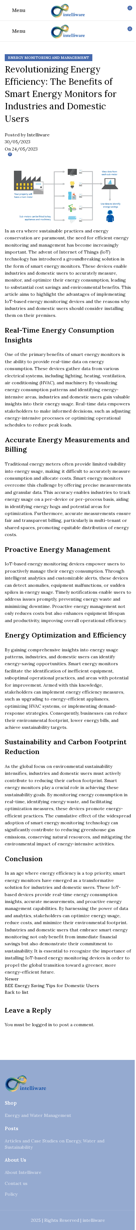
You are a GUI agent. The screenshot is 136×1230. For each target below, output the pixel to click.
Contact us (16, 1183)
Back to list (16, 992)
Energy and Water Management (38, 1115)
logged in (42, 1024)
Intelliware (38, 135)
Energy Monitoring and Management (48, 57)
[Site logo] (68, 10)
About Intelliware (23, 1172)
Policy (11, 1194)
